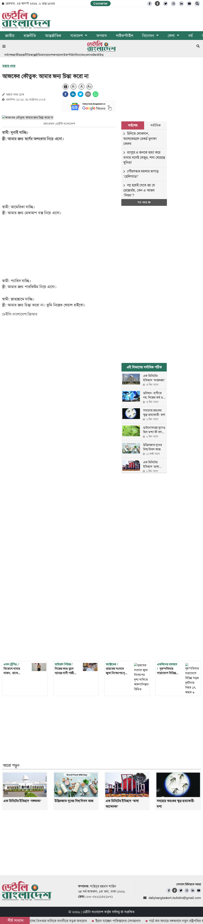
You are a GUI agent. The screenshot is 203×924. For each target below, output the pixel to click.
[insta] (186, 890)
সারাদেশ (48, 55)
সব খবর (143, 202)
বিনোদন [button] (148, 35)
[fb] (149, 3)
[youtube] (198, 890)
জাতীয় (9, 35)
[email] (88, 94)
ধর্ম (190, 35)
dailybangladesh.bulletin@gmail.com (174, 898)
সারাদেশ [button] (77, 35)
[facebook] (65, 94)
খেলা (87, 55)
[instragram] (173, 3)
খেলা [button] (172, 35)
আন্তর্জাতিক (53, 35)
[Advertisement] (61, 173)
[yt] (189, 3)
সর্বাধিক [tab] (155, 125)
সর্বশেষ (8, 55)
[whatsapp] (95, 94)
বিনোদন (80, 55)
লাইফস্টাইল (124, 35)
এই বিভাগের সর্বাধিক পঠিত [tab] (144, 367)
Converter (100, 3)
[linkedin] (181, 3)
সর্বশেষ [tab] (132, 125)
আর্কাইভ (98, 55)
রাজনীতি (30, 35)
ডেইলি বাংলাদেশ (93, 912)
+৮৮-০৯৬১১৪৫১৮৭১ (99, 896)
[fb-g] (157, 3)
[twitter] (165, 3)
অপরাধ (101, 35)
